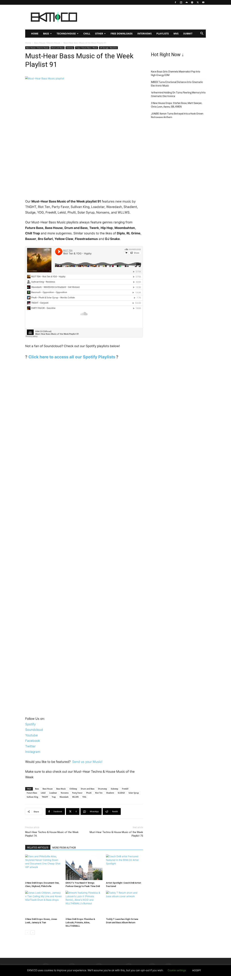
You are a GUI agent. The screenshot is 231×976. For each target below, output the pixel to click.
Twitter (30, 746)
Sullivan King (32, 797)
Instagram (32, 752)
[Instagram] (180, 2)
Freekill (125, 788)
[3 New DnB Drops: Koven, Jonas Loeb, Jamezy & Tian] (43, 903)
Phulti (88, 792)
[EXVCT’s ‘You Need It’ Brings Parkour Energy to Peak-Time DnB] (84, 867)
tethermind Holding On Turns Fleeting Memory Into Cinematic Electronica (178, 94)
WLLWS (75, 797)
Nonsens (64, 792)
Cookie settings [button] (177, 970)
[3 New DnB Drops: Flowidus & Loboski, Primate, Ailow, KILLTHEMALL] (84, 903)
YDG (84, 797)
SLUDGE (121, 792)
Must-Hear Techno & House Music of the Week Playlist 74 (51, 834)
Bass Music (61, 788)
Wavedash (64, 797)
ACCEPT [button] (196, 970)
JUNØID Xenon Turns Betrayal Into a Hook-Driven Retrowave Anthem (177, 115)
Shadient (110, 792)
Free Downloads (122, 33)
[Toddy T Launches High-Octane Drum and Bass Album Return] (124, 903)
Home (34, 33)
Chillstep (73, 788)
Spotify (30, 724)
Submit (187, 33)
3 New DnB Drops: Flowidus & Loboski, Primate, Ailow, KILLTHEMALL (80, 922)
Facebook (32, 741)
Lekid (43, 792)
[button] (202, 33)
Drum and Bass (57, 47)
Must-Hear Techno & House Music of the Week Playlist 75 (116, 834)
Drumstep (102, 788)
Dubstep (69, 47)
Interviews (144, 33)
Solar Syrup (134, 792)
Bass (46, 33)
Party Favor (77, 792)
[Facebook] (175, 2)
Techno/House (66, 33)
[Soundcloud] (186, 2)
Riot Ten (98, 792)
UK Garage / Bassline (108, 47)
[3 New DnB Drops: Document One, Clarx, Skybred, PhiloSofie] (43, 867)
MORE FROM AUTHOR (64, 847)
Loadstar (53, 792)
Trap (54, 797)
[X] (197, 2)
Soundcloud (34, 730)
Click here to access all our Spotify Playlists (71, 356)
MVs (176, 33)
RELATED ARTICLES (37, 847)
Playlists (162, 33)
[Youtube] (203, 2)
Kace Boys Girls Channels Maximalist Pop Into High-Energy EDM (175, 73)
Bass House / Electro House (47, 42)
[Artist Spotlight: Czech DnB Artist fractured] (124, 867)
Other (99, 33)
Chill (86, 33)
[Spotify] (192, 2)
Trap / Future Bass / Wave (86, 47)
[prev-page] (27, 933)
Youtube (31, 735)
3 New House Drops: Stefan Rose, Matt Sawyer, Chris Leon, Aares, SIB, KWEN (176, 105)
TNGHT (45, 797)
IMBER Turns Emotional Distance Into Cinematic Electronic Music (177, 84)
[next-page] (33, 933)
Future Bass (32, 792)
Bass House (48, 788)
